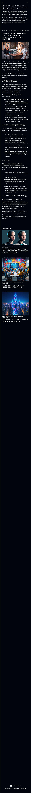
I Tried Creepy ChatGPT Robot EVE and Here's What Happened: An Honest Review (15, 251)
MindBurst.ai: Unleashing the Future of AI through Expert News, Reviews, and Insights (15, 7)
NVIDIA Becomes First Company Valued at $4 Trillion (15, 320)
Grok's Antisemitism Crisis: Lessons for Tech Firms (13, 286)
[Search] (28, 2)
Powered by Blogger (16, 785)
